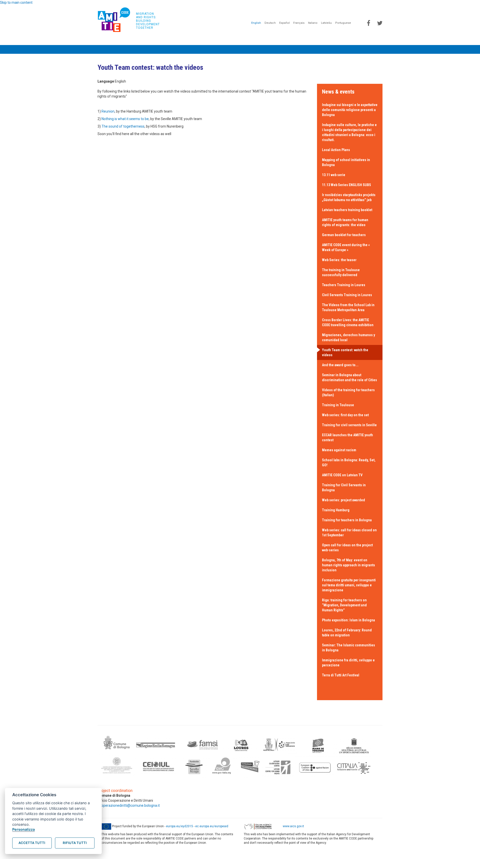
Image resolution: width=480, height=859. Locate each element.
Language (106, 81)
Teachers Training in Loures (343, 285)
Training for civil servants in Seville (349, 425)
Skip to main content (16, 3)
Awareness (237, 48)
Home (109, 48)
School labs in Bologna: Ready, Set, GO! (349, 462)
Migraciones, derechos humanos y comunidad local (348, 337)
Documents (265, 48)
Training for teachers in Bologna (347, 520)
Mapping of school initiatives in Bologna (346, 162)
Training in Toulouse (338, 405)
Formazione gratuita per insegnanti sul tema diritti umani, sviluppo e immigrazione (349, 585)
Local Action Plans (336, 150)
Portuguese (343, 23)
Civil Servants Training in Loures (347, 295)
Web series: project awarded (343, 500)
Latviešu (326, 23)
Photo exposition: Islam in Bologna (348, 620)
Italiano (313, 23)
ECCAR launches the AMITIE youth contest (347, 437)
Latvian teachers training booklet (347, 210)
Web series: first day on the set (345, 415)
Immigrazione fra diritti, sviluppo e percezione (348, 662)
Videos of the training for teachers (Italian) (348, 392)
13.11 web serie (333, 175)
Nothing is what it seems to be (125, 119)
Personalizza (23, 829)
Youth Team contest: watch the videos (345, 352)
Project (129, 48)
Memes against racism (339, 450)
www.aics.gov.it (293, 826)
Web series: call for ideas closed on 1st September (349, 532)
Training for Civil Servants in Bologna (344, 487)
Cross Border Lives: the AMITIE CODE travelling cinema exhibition (348, 322)
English (256, 23)
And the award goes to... (340, 365)
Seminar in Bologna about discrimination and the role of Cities (349, 377)
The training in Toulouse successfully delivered (341, 272)
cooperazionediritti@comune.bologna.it (129, 805)
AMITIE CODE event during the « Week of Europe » (346, 247)
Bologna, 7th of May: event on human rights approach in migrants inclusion (348, 565)
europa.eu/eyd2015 (179, 826)
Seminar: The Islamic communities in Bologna (348, 647)
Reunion (108, 111)
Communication (206, 48)
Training (176, 48)
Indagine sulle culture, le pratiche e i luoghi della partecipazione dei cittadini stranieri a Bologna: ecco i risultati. (349, 132)
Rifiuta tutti (75, 843)
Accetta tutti (31, 843)
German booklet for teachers (344, 235)
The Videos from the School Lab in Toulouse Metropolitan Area (348, 307)
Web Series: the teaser (339, 260)
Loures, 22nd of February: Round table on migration (347, 632)
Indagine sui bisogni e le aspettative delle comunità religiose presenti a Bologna (350, 110)
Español (284, 23)
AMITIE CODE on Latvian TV (342, 475)
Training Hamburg (336, 510)
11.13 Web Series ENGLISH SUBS (346, 185)
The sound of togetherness (123, 126)
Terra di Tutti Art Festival (340, 675)
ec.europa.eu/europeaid (211, 826)
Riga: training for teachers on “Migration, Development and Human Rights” (344, 605)
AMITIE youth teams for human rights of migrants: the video (345, 222)
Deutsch (270, 23)
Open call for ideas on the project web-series (347, 547)
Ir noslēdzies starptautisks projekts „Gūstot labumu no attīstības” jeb (349, 197)
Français (298, 23)
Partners (152, 48)
